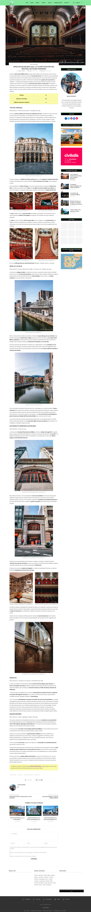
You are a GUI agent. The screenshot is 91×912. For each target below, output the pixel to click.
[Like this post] (36, 780)
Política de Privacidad (36, 910)
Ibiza (46, 879)
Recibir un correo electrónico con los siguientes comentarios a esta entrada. (28, 852)
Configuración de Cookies (59, 910)
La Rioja (50, 879)
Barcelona (41, 875)
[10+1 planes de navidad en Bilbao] (65, 195)
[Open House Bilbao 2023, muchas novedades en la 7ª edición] (34, 811)
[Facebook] (73, 2)
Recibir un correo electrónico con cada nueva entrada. (23, 856)
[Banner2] (71, 156)
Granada (36, 879)
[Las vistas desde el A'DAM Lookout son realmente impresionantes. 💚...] (64, 233)
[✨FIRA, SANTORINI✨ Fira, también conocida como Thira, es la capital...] (71, 233)
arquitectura (13, 774)
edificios (20, 774)
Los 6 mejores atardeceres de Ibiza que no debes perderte (76, 176)
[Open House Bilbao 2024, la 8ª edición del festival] (17, 811)
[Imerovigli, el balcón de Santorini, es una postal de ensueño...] (78, 233)
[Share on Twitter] (39, 780)
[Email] (77, 2)
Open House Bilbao (39, 883)
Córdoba (51, 877)
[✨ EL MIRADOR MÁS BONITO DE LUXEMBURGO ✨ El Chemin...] (64, 240)
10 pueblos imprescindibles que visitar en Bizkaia (75, 186)
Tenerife (36, 884)
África (49, 2)
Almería (36, 875)
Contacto (66, 2)
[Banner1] (71, 137)
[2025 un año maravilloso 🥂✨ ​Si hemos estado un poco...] (64, 226)
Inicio (27, 2)
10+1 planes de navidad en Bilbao (75, 193)
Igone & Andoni (21, 70)
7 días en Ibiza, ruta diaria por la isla (75, 210)
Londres (36, 881)
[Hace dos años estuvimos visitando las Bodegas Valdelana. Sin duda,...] (71, 240)
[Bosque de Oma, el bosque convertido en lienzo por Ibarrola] (65, 203)
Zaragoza (48, 884)
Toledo (44, 884)
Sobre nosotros (58, 2)
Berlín (45, 875)
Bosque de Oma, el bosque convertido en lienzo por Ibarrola (76, 203)
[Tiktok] (79, 2)
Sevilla (54, 883)
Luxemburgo (42, 881)
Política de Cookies (47, 910)
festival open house (28, 774)
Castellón (46, 877)
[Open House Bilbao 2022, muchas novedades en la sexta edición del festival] (50, 811)
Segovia (50, 883)
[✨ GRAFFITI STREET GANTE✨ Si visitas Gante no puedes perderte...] (71, 226)
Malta (51, 881)
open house (37, 774)
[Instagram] (76, 2)
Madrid (47, 881)
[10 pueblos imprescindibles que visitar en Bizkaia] (65, 186)
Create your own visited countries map (66, 890)
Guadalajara (42, 879)
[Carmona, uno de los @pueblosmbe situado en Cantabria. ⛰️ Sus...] (78, 226)
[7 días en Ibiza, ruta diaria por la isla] (65, 211)
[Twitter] (74, 2)
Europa (43, 2)
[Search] (81, 2)
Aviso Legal (27, 910)
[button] (11, 814)
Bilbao (32, 2)
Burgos (36, 877)
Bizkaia (53, 875)
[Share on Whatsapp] (40, 780)
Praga (45, 883)
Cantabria (40, 877)
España (37, 2)
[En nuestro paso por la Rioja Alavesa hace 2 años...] (78, 240)
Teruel (40, 884)
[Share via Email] (41, 780)
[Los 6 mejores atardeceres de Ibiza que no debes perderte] (65, 176)
